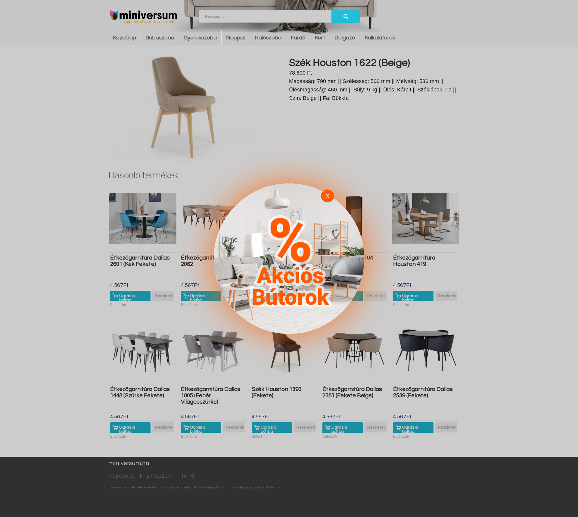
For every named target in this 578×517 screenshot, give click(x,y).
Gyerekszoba (200, 38)
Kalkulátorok (380, 38)
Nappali (235, 38)
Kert (320, 38)
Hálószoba (268, 38)
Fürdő (298, 38)
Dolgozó (344, 38)
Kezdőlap (124, 38)
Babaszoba (159, 38)
